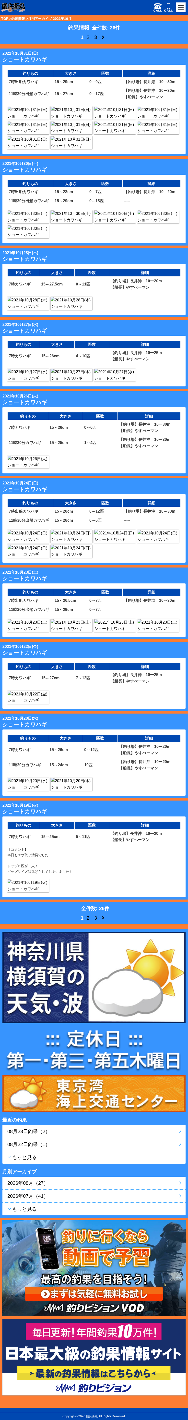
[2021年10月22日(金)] (28, 697)
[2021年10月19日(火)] (28, 885)
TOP (4, 19)
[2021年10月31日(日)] (28, 112)
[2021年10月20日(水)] (28, 784)
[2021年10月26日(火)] (28, 462)
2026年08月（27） (27, 1183)
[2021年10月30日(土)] (28, 216)
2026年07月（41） (27, 1196)
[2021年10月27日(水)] (28, 375)
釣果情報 (18, 19)
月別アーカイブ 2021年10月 (49, 19)
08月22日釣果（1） (28, 1144)
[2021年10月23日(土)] (28, 625)
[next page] (103, 37)
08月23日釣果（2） (28, 1131)
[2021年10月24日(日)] (28, 536)
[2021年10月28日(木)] (28, 303)
